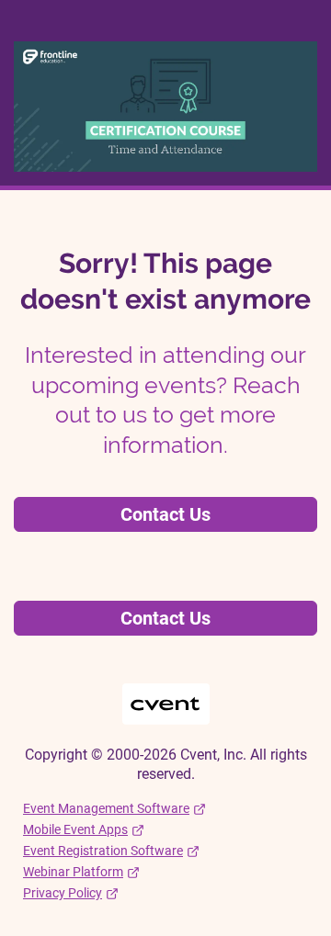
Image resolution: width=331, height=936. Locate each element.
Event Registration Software (103, 850)
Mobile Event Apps (75, 829)
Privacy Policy (62, 892)
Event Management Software (106, 808)
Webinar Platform (73, 871)
